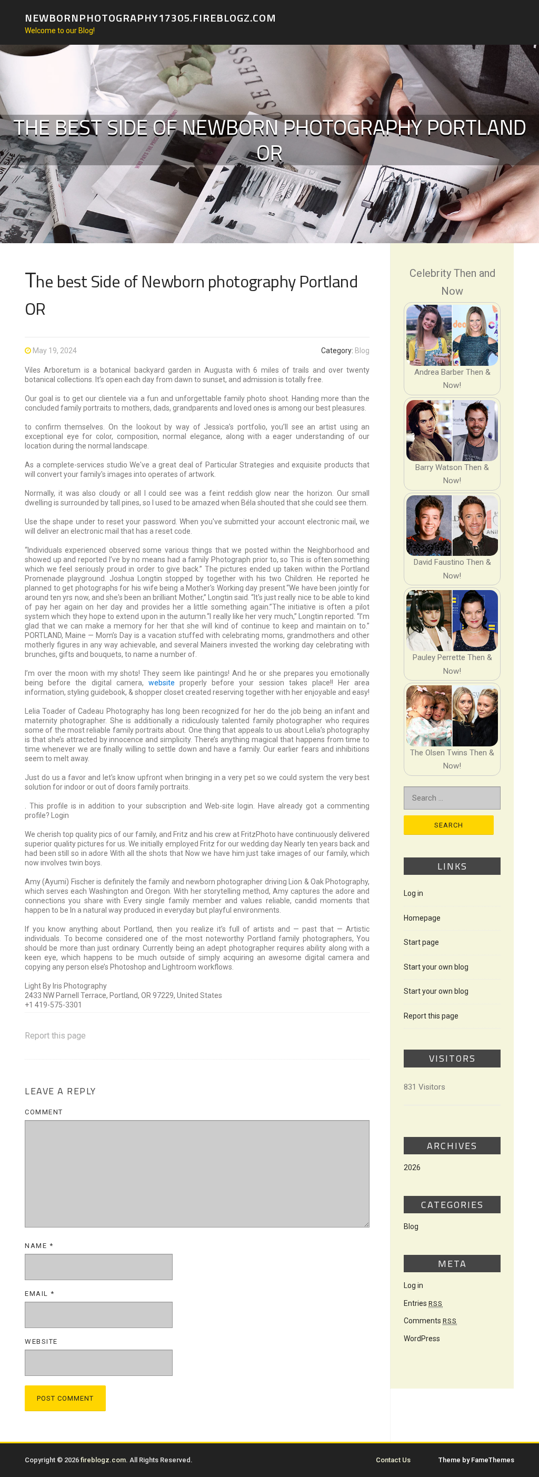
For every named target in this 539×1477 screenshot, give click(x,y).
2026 (412, 1167)
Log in (413, 893)
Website (41, 1341)
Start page (421, 942)
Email (40, 1294)
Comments (430, 1320)
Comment (44, 1112)
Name (39, 1246)
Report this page (55, 1036)
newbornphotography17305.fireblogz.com (150, 17)
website (161, 682)
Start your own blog (436, 967)
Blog (362, 350)
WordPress (422, 1338)
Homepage (422, 918)
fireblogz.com (103, 1460)
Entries (423, 1303)
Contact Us (393, 1460)
